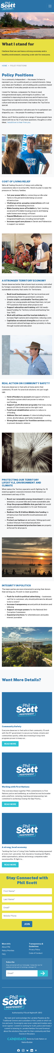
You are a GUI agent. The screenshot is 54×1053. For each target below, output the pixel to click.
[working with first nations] (27, 768)
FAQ (4, 954)
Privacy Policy (34, 950)
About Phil (6, 947)
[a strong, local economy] (27, 828)
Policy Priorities (8, 951)
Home (4, 66)
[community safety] (27, 707)
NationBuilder (27, 1042)
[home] (8, 6)
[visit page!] (18, 1051)
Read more (10, 744)
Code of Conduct (35, 953)
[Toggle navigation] (49, 6)
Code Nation (39, 1039)
